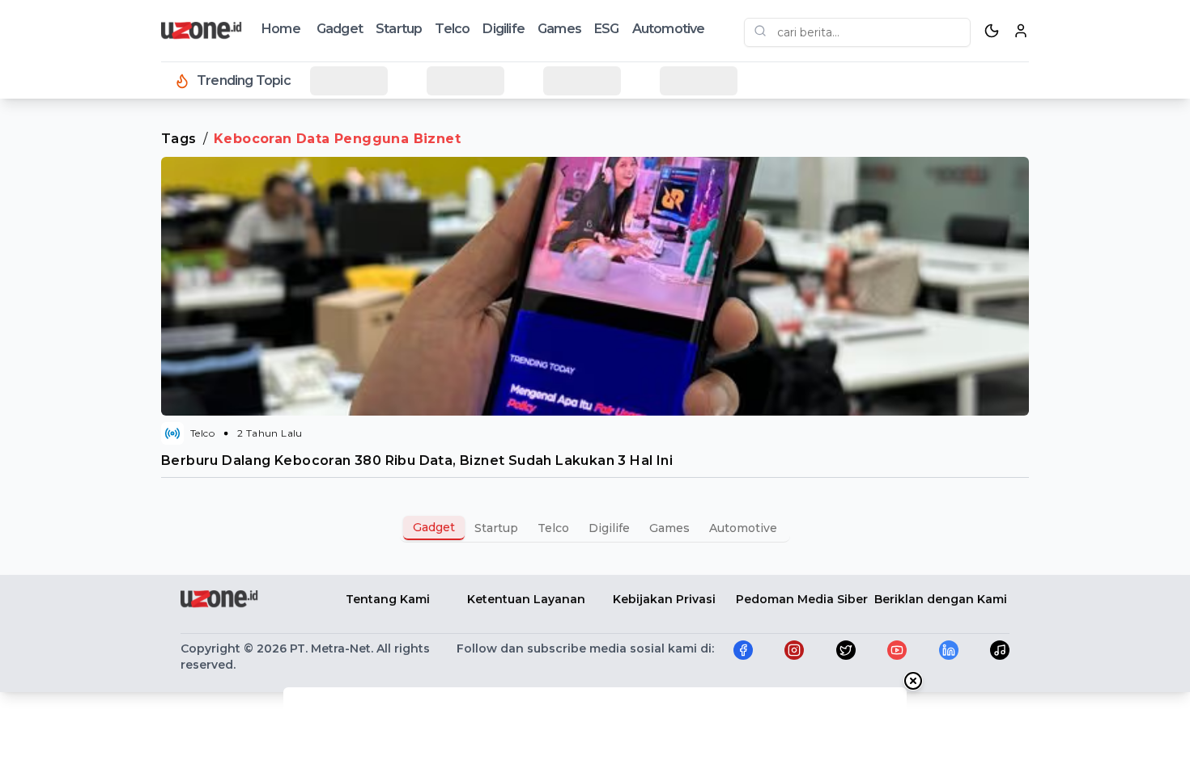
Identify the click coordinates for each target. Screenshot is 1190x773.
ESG (606, 28)
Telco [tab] (553, 528)
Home (280, 28)
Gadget (340, 28)
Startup (399, 28)
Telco (452, 28)
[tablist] (595, 528)
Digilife (503, 28)
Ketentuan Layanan (526, 599)
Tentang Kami (388, 599)
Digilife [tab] (609, 528)
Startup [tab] (496, 528)
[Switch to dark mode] (992, 31)
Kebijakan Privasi (664, 599)
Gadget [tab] (434, 527)
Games (559, 28)
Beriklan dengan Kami (940, 599)
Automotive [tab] (743, 528)
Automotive (668, 28)
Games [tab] (669, 528)
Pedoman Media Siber (802, 599)
